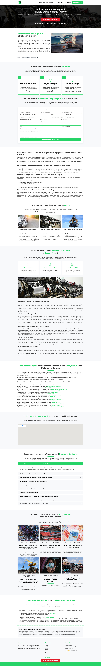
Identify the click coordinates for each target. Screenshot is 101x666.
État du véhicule (43, 119)
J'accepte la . (29, 137)
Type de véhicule (64, 119)
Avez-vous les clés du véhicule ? (47, 124)
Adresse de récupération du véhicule (27, 114)
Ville (52, 114)
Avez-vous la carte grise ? (25, 124)
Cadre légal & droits (48, 542)
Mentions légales (68, 645)
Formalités (45, 2)
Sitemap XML (47, 657)
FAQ (65, 2)
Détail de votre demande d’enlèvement (28, 128)
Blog (62, 2)
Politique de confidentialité (70, 646)
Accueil (40, 2)
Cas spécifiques (25, 542)
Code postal (68, 114)
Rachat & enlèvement (47, 575)
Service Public (52, 613)
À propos (58, 2)
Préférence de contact (65, 124)
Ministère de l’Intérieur (50, 617)
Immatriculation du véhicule (25, 119)
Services (51, 2)
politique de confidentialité (31, 137)
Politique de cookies (69, 648)
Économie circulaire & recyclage (29, 575)
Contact (69, 2)
